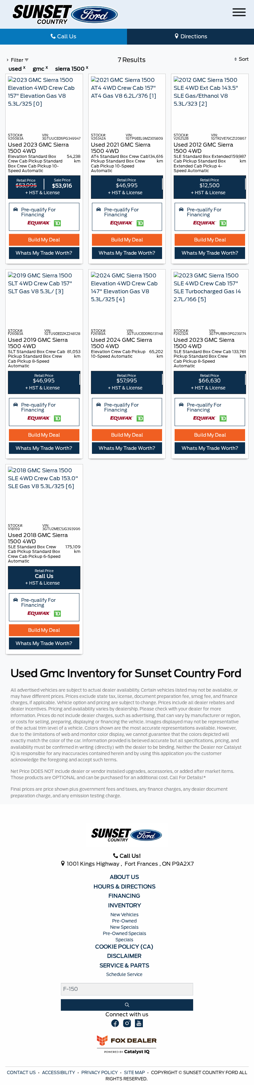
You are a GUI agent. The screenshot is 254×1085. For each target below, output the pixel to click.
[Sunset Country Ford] (66, 14)
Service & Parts (124, 966)
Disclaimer (124, 956)
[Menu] (239, 13)
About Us (124, 877)
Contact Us (22, 1072)
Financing (124, 896)
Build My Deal (44, 239)
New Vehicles (124, 914)
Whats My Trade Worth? (44, 253)
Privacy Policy (100, 1072)
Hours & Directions (124, 887)
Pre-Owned (124, 921)
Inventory (124, 906)
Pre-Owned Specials (124, 933)
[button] (44, 217)
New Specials (124, 927)
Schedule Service (124, 974)
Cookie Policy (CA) (124, 947)
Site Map (135, 1072)
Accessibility (59, 1072)
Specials (124, 939)
